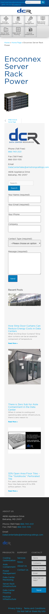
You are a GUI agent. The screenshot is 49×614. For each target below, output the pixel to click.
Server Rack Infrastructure (9, 585)
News (20, 562)
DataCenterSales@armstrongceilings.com (15, 2)
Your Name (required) (19, 195)
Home (7, 43)
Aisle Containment (9, 565)
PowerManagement (29, 22)
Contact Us (22, 570)
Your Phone (13, 214)
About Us (22, 566)
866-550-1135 (24, 527)
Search (14, 188)
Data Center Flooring (9, 591)
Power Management (9, 572)
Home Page (16, 43)
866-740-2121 (14, 152)
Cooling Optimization (9, 559)
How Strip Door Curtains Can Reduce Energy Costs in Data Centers (24, 328)
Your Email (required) (18, 204)
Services (21, 558)
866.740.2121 (7, 4)
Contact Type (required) (20, 239)
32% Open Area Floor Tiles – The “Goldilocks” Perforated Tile (24, 476)
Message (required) (17, 251)
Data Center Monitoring (9, 578)
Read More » (13, 343)
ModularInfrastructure (29, 33)
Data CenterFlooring (17, 33)
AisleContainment (17, 22)
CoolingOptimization (4, 22)
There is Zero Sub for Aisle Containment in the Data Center (23, 407)
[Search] (43, 2)
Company (13, 224)
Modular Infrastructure (9, 598)
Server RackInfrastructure (4, 33)
